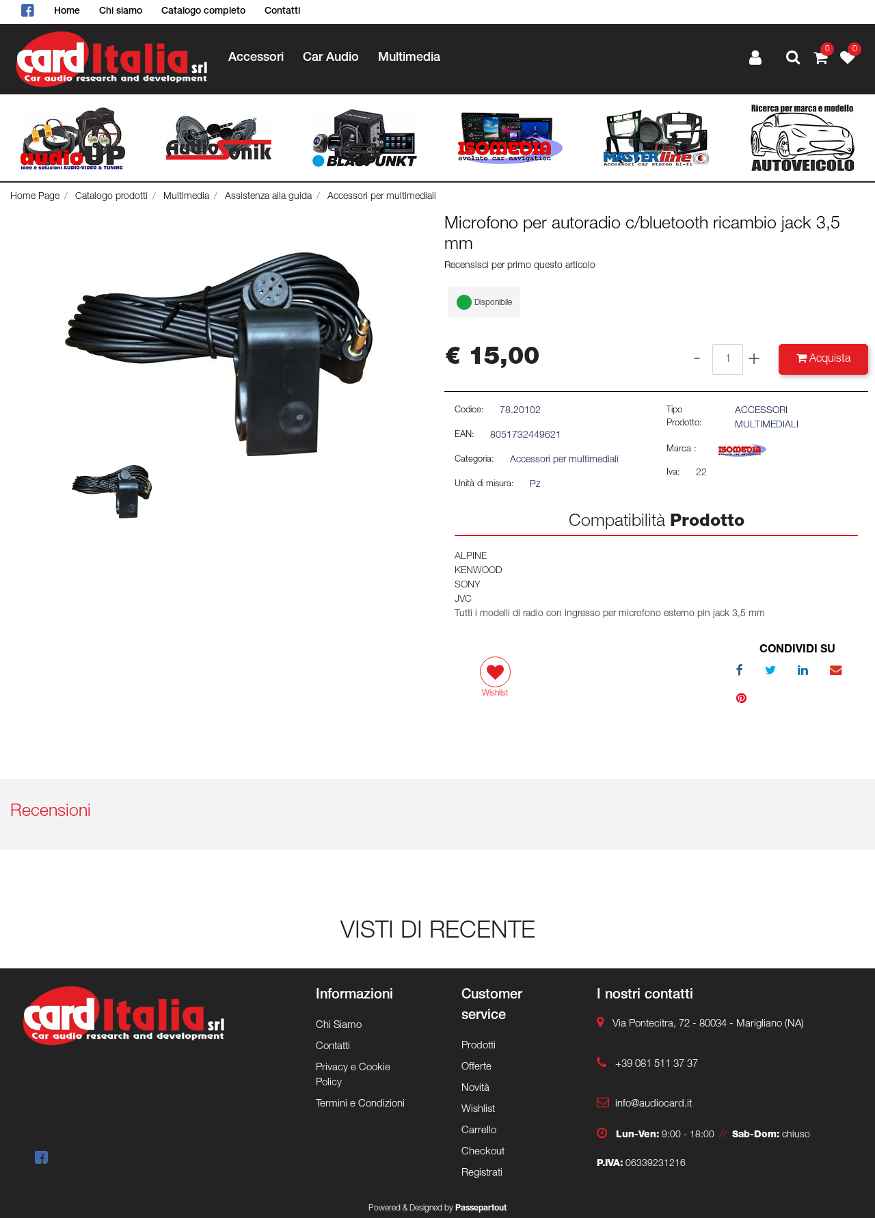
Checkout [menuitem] (482, 1152)
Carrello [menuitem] (478, 1131)
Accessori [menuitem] (256, 58)
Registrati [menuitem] (481, 1173)
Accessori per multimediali (381, 197)
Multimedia (186, 197)
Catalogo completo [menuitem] (203, 11)
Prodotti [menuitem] (478, 1046)
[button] (219, 355)
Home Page (34, 197)
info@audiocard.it (653, 1104)
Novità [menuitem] (475, 1088)
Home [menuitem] (67, 11)
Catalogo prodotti (111, 197)
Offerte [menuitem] (476, 1067)
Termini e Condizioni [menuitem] (360, 1104)
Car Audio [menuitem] (331, 58)
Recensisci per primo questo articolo (519, 266)
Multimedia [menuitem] (409, 58)
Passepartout (481, 1208)
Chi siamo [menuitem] (120, 11)
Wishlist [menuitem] (478, 1109)
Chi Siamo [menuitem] (339, 1025)
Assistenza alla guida (268, 197)
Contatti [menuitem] (282, 11)
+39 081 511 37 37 (656, 1064)
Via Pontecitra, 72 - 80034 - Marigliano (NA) (708, 1024)
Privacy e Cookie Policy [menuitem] (353, 1076)
